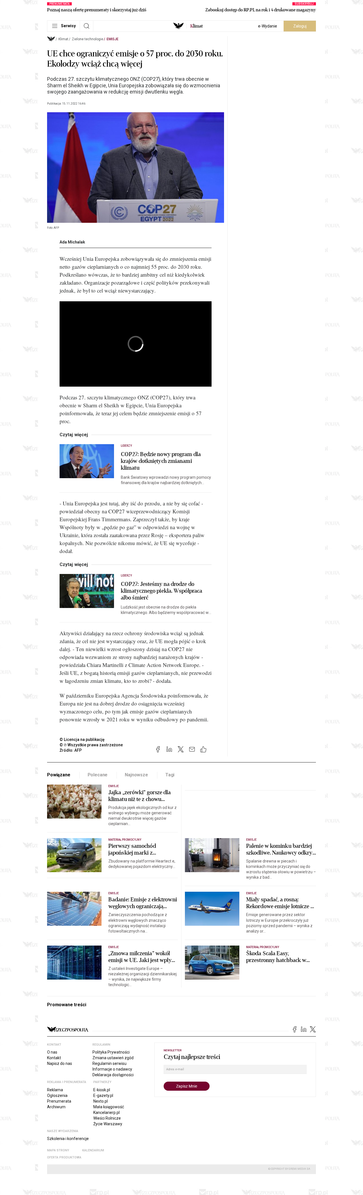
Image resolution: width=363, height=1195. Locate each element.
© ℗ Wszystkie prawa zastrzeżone (91, 745)
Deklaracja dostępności (113, 1075)
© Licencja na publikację (82, 739)
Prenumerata (59, 1101)
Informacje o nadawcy (112, 1069)
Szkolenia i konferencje (68, 1138)
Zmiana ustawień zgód (113, 1058)
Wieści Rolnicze (107, 1118)
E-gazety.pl (103, 1095)
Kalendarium (93, 1150)
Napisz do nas (59, 1063)
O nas (52, 1052)
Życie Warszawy (107, 1124)
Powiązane (58, 774)
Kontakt (54, 1058)
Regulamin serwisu (109, 1063)
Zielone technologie (87, 39)
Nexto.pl (100, 1101)
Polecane (98, 774)
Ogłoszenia (57, 1095)
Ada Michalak (72, 242)
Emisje (113, 39)
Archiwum (56, 1107)
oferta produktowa (64, 1157)
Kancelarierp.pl (106, 1112)
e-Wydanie (267, 26)
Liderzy (126, 445)
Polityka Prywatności (111, 1052)
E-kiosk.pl (101, 1090)
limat (196, 26)
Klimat (63, 39)
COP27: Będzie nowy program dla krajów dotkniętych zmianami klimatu (161, 461)
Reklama (55, 1090)
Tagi (169, 774)
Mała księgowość (108, 1107)
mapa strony (58, 1150)
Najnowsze (136, 774)
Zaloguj (300, 26)
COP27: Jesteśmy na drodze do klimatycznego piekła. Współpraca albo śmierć (161, 591)
